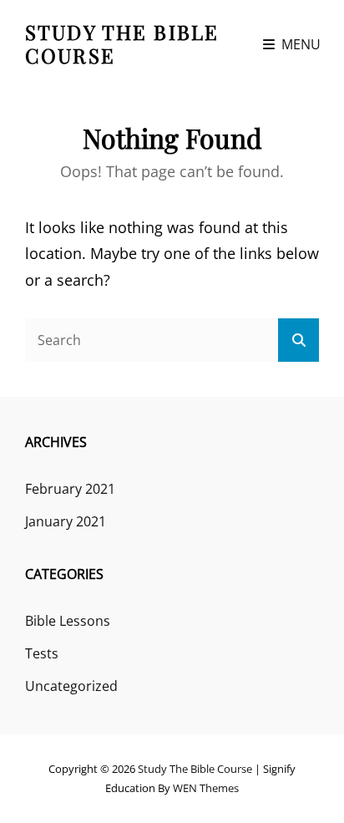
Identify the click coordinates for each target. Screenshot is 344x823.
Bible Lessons (67, 621)
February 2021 (70, 489)
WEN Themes (206, 787)
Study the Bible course (122, 43)
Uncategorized (71, 686)
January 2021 (65, 521)
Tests (41, 653)
